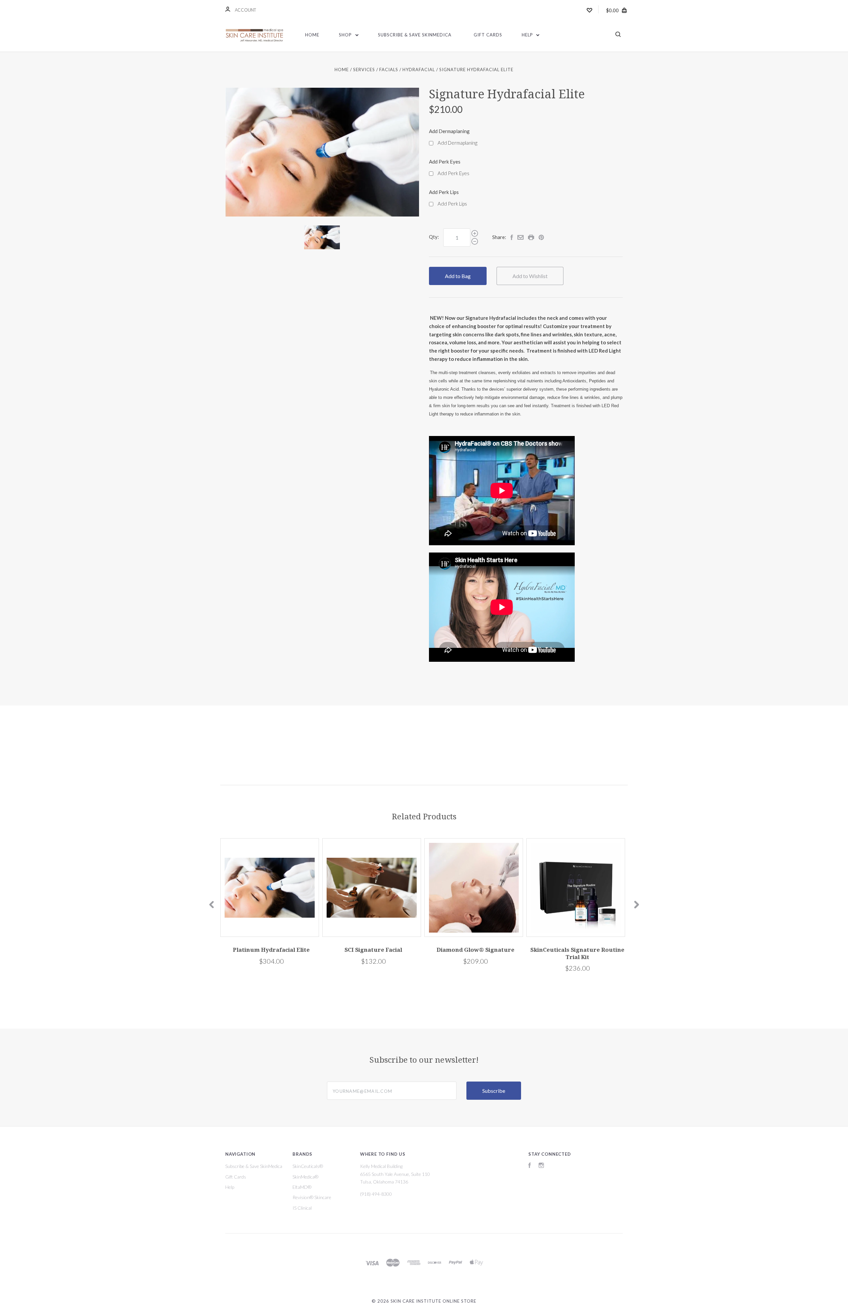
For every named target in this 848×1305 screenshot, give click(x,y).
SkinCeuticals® (307, 1166)
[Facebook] (529, 1166)
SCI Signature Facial (373, 949)
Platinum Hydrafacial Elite (271, 949)
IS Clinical (302, 1208)
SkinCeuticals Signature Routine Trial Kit (577, 953)
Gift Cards (488, 34)
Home (312, 34)
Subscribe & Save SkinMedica (414, 34)
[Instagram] (541, 1166)
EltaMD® (301, 1187)
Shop (346, 34)
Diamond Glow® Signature (475, 949)
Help (528, 34)
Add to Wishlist (530, 276)
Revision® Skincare (311, 1197)
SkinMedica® (305, 1177)
